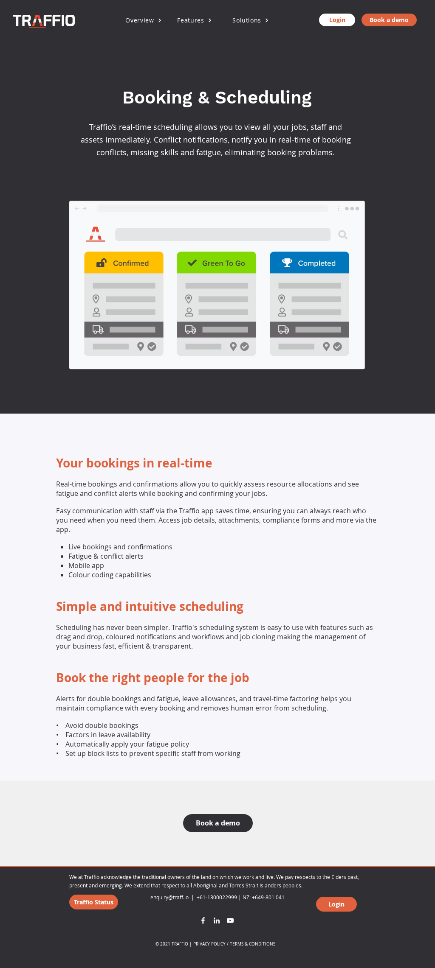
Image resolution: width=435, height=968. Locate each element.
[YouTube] (230, 920)
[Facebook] (203, 920)
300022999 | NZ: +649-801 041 (247, 897)
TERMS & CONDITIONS (252, 944)
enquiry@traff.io (169, 897)
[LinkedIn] (216, 920)
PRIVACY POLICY (209, 944)
